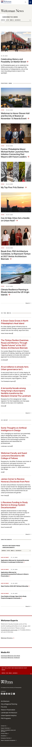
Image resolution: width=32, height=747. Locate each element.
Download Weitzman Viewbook (10, 657)
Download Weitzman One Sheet (10, 656)
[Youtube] (11, 694)
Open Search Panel (25, 2)
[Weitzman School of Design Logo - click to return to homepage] (6, 2)
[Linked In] (7, 694)
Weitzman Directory (7, 638)
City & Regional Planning (9, 704)
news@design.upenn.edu (9, 630)
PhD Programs (6, 718)
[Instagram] (9, 694)
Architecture (5, 701)
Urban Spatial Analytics (9, 715)
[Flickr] (14, 694)
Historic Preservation (8, 710)
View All (27, 303)
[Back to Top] (16, 741)
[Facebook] (2, 694)
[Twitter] (4, 694)
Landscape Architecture (9, 713)
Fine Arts (4, 707)
